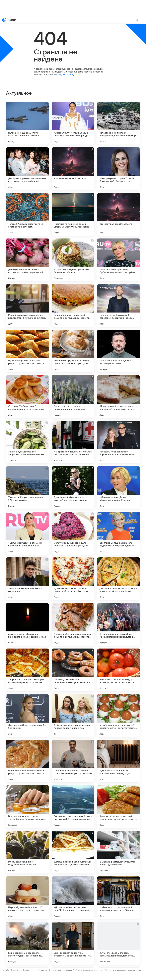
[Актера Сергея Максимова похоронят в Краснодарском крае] (27, 624)
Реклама (27, 970)
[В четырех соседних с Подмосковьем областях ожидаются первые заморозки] (27, 852)
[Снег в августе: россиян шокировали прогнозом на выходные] (73, 396)
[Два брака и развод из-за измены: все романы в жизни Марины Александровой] (27, 168)
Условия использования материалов (120, 970)
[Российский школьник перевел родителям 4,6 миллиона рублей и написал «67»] (27, 305)
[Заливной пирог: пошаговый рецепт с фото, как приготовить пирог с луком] (73, 305)
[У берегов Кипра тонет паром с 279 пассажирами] (27, 487)
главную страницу (64, 74)
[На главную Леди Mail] (11, 20)
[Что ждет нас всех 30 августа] (73, 168)
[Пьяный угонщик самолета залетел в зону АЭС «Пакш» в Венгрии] (27, 123)
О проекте (42, 970)
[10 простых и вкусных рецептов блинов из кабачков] (73, 259)
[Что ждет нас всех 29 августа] (118, 214)
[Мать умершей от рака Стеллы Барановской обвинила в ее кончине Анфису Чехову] (118, 168)
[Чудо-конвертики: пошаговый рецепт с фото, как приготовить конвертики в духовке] (27, 351)
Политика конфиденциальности (89, 970)
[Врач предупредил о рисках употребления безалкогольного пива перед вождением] (27, 806)
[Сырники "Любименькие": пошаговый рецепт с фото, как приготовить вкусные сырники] (27, 396)
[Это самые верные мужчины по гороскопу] (27, 578)
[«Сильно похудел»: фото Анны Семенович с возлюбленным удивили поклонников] (27, 533)
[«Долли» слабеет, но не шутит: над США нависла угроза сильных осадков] (73, 897)
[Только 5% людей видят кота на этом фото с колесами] (27, 214)
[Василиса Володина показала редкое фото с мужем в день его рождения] (118, 533)
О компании (16, 970)
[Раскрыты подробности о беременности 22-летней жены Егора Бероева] (118, 442)
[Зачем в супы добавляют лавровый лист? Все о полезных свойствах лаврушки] (27, 442)
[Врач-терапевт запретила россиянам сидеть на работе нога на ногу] (73, 943)
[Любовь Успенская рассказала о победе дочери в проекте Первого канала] (73, 715)
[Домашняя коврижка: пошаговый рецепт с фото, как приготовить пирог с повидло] (73, 852)
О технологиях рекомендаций (61, 970)
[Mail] (4, 20)
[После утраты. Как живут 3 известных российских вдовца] (118, 305)
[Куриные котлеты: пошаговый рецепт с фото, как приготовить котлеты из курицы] (118, 806)
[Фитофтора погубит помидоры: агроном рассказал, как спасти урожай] (118, 670)
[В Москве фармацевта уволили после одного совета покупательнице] (118, 852)
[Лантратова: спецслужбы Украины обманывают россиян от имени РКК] (73, 442)
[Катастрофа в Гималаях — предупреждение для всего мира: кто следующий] (118, 123)
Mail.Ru (6, 970)
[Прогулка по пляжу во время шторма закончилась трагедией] (73, 214)
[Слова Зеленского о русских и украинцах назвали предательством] (118, 351)
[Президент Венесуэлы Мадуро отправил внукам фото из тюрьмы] (73, 761)
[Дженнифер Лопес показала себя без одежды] (27, 715)
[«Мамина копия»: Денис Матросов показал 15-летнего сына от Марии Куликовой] (118, 487)
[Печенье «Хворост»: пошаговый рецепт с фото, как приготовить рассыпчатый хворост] (27, 761)
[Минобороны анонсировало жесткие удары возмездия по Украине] (27, 943)
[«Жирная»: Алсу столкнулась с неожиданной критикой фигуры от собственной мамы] (73, 123)
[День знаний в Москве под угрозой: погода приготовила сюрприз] (73, 487)
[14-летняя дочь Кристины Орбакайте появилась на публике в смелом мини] (118, 259)
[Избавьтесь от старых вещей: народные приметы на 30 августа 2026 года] (118, 897)
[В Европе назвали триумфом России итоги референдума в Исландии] (118, 624)
